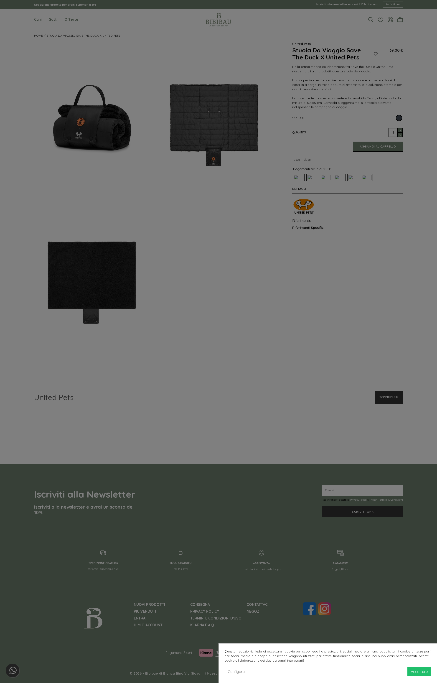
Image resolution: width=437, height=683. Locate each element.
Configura (236, 671)
